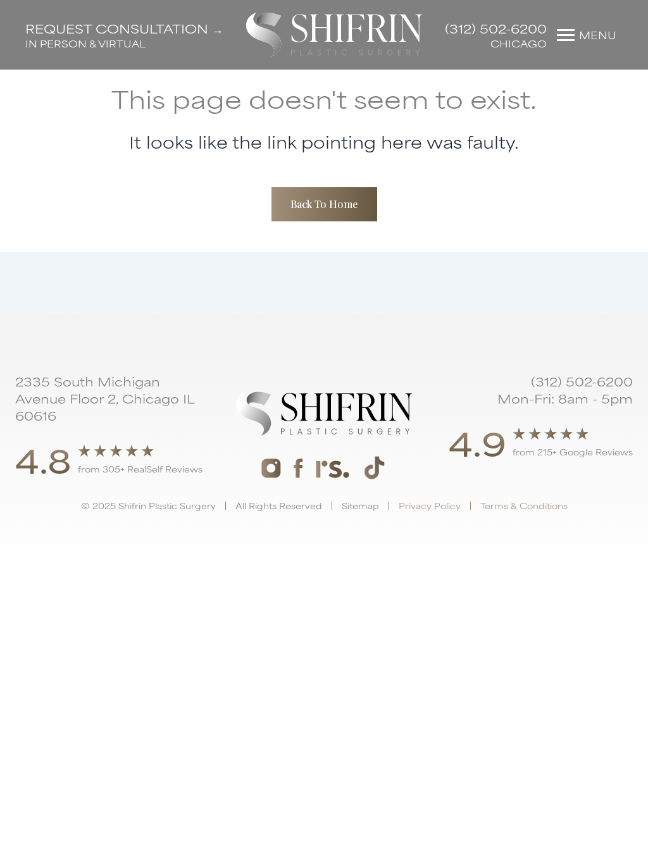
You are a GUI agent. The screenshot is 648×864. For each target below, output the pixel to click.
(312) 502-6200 (496, 28)
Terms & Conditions (524, 505)
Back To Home (324, 204)
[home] (334, 35)
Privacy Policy (430, 505)
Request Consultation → (124, 28)
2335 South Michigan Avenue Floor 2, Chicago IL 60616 (104, 398)
